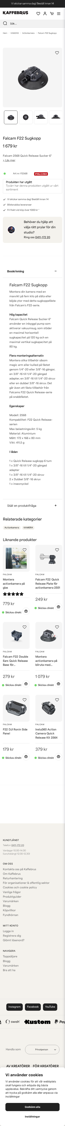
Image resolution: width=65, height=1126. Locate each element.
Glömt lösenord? (13, 940)
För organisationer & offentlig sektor (26, 883)
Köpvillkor (9, 910)
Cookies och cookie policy (20, 887)
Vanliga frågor (12, 892)
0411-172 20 (42, 237)
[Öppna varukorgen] (51, 13)
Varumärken (11, 901)
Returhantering (13, 878)
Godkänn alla (32, 1106)
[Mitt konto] (45, 13)
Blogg (6, 906)
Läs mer (10, 160)
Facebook (33, 1007)
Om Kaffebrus (12, 874)
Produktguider (12, 897)
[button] (57, 53)
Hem (5, 33)
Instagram (14, 1007)
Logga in (8, 931)
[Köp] (26, 611)
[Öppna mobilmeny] (58, 13)
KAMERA (15, 33)
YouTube (50, 1007)
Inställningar (32, 1116)
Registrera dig (12, 936)
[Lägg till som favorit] (38, 13)
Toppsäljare (10, 956)
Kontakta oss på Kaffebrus (19, 869)
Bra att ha (9, 970)
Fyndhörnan (10, 915)
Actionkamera (28, 33)
